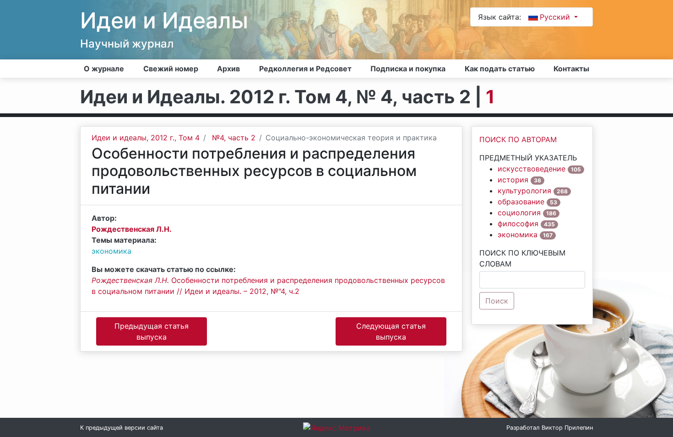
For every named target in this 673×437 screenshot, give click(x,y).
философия (518, 223)
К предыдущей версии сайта (121, 427)
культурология (524, 190)
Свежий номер (170, 68)
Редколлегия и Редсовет (305, 68)
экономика (111, 251)
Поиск (496, 300)
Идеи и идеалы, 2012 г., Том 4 (146, 137)
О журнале (104, 68)
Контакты (571, 68)
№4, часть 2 (233, 137)
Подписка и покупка (407, 68)
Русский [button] (556, 16)
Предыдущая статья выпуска (151, 331)
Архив (228, 68)
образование (521, 201)
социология (519, 212)
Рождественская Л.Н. (132, 229)
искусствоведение (531, 168)
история (513, 179)
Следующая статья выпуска (391, 331)
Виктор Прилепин (567, 427)
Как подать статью (500, 68)
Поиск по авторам (518, 139)
